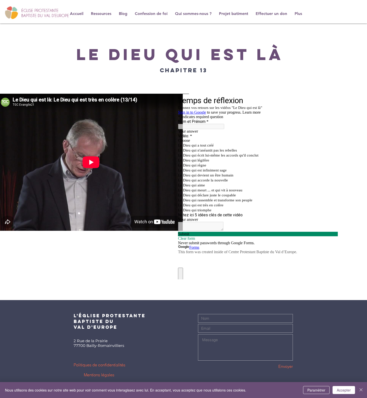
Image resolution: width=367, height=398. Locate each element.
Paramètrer (316, 390)
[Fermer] (361, 390)
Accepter (344, 390)
